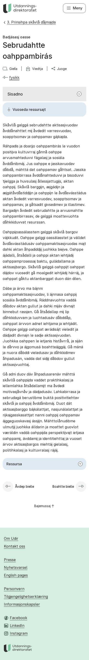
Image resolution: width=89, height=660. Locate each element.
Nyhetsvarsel (15, 567)
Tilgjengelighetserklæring (26, 596)
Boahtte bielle (63, 486)
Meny (77, 8)
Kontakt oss (14, 546)
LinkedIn (17, 625)
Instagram (19, 633)
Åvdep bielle (24, 486)
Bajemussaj (42, 506)
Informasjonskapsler (22, 604)
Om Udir (11, 538)
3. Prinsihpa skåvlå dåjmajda (31, 22)
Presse (10, 559)
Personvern (14, 588)
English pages (16, 575)
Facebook (18, 617)
